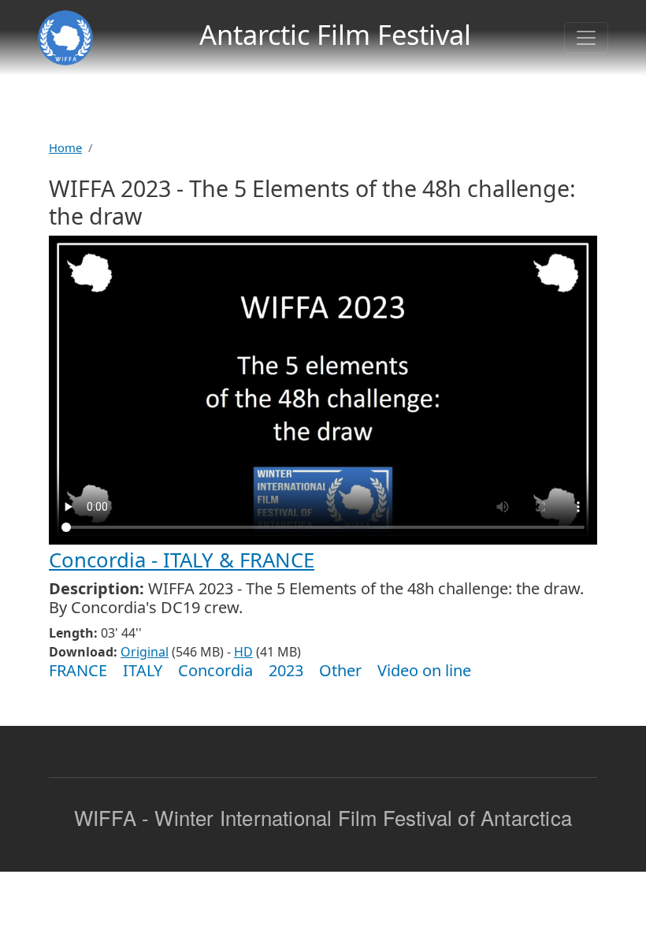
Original (145, 651)
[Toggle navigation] (586, 38)
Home (65, 147)
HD (243, 651)
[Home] (65, 37)
